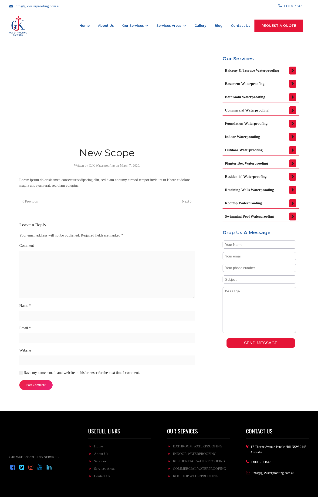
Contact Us (102, 476)
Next (186, 201)
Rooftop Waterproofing (243, 203)
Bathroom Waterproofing (245, 97)
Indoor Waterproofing (242, 137)
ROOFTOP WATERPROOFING (195, 476)
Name (25, 306)
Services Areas (169, 26)
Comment (26, 245)
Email (25, 328)
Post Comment (36, 385)
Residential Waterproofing (246, 177)
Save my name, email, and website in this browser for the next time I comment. (81, 373)
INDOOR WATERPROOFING (195, 454)
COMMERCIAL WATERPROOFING (199, 468)
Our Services (133, 26)
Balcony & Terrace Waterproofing (252, 70)
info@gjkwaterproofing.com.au (38, 6)
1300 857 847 (293, 6)
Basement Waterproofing (244, 84)
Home (84, 26)
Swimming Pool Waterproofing (249, 216)
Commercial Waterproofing (246, 110)
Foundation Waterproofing (246, 123)
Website (25, 350)
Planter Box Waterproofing (246, 163)
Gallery (200, 26)
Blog (219, 26)
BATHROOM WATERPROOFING (197, 446)
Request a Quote (278, 26)
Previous (31, 201)
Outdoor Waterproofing (244, 150)
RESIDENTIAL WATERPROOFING (199, 461)
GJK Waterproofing (102, 165)
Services (100, 461)
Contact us (240, 26)
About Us (106, 26)
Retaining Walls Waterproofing (249, 190)
